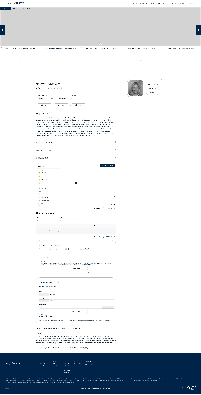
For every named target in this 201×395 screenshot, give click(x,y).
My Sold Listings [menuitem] (44, 368)
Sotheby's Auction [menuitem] (69, 365)
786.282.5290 (153, 84)
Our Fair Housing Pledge (104, 388)
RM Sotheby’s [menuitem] (67, 372)
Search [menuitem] (133, 3)
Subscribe (76, 268)
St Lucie (54, 348)
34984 (71, 348)
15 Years (56, 286)
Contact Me (152, 88)
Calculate (76, 311)
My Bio (152, 93)
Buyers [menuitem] (55, 365)
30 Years (49, 286)
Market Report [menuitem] (162, 3)
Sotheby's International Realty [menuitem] (72, 363)
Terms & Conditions (93, 388)
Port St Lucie (62, 348)
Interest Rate (42, 304)
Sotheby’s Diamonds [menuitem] (69, 368)
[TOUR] (78, 105)
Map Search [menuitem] (43, 363)
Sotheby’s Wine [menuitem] (68, 370)
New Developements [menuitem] (177, 3)
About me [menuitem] (55, 363)
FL (49, 348)
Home (38, 348)
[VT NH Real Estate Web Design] (191, 388)
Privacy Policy (87, 264)
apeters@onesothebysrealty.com (96, 364)
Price (40, 291)
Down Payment (43, 298)
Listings (44, 348)
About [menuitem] (142, 3)
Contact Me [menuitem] (191, 3)
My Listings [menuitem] (43, 365)
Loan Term (41, 286)
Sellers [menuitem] (55, 368)
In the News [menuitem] (150, 3)
